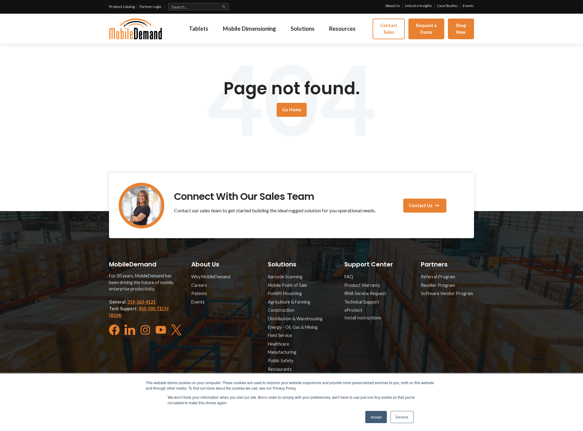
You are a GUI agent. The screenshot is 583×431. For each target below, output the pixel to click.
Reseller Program (438, 285)
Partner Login (151, 6)
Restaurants (280, 369)
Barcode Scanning (285, 276)
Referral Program (438, 276)
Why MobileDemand (210, 276)
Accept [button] (376, 416)
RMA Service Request (365, 293)
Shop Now (461, 29)
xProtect (353, 310)
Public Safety (280, 360)
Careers (199, 285)
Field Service (280, 335)
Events (468, 5)
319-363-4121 (141, 301)
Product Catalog (122, 6)
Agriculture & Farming (289, 301)
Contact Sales (388, 29)
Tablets (198, 28)
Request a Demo (426, 29)
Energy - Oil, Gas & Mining (293, 327)
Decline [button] (402, 416)
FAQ (348, 276)
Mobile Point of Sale (287, 285)
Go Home (291, 109)
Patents (199, 293)
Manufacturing (282, 352)
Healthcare (278, 343)
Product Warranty (362, 285)
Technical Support (361, 301)
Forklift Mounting (285, 293)
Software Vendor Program (447, 293)
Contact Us (420, 205)
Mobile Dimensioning (249, 28)
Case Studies (447, 5)
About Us (392, 5)
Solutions (303, 28)
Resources (342, 28)
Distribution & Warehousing (295, 318)
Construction (281, 310)
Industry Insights (418, 5)
